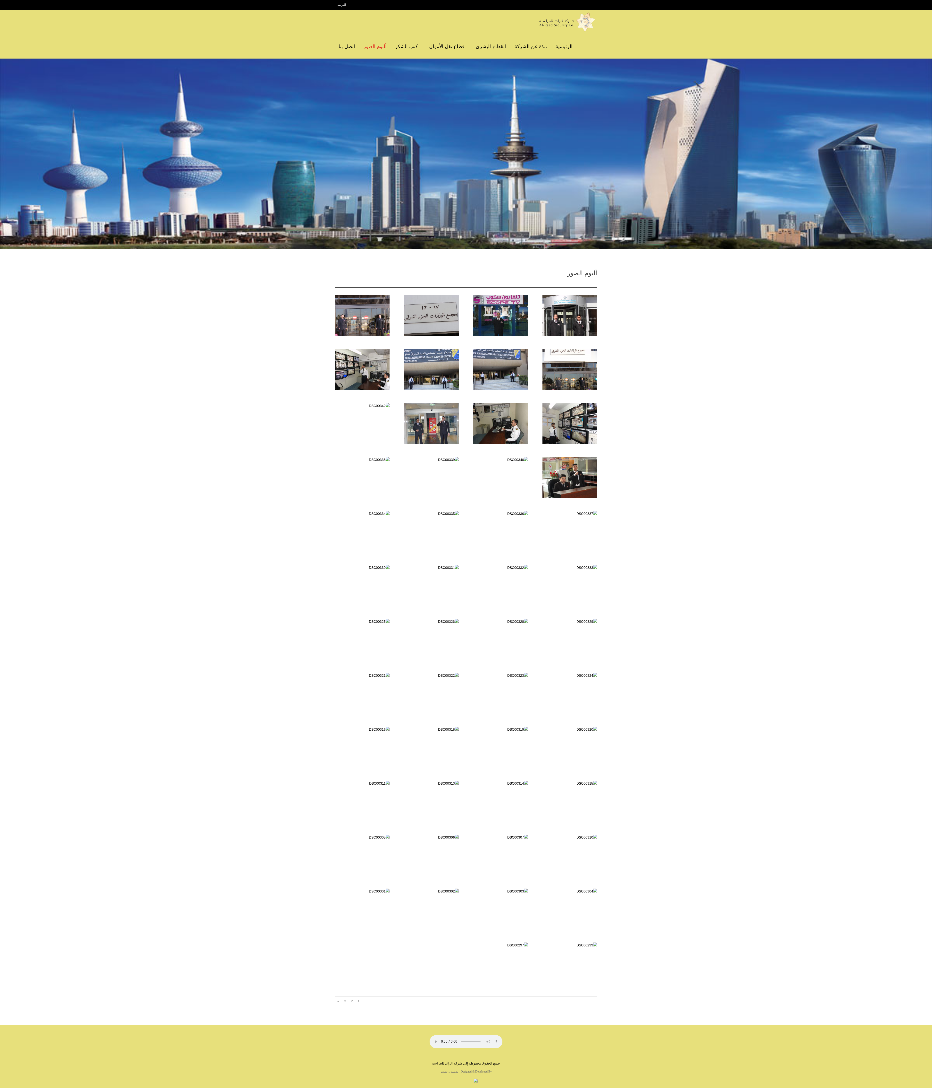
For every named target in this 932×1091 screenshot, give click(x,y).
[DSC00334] (362, 514)
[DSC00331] (431, 568)
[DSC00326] (431, 621)
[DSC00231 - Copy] (568, 335)
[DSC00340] (500, 460)
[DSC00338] (362, 460)
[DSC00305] (362, 837)
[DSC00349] (361, 389)
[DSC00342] (362, 406)
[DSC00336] (500, 514)
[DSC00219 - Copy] (361, 335)
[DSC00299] (569, 945)
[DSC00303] (500, 891)
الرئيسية (564, 46)
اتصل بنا (347, 46)
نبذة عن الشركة (531, 46)
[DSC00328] (500, 621)
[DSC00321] (362, 675)
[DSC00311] (362, 783)
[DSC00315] (569, 783)
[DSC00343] (430, 443)
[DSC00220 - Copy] (430, 335)
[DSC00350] (430, 389)
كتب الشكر (406, 46)
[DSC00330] (362, 568)
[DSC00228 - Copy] (499, 335)
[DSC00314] (500, 783)
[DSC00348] (568, 443)
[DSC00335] (431, 514)
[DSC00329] (569, 621)
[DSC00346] (499, 443)
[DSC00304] (569, 891)
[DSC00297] (500, 945)
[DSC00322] (431, 675)
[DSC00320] (569, 729)
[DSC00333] (569, 568)
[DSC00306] (431, 837)
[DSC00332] (500, 568)
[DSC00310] (569, 837)
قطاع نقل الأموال (447, 46)
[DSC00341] (568, 497)
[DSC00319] (500, 729)
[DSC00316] (362, 729)
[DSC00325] (362, 621)
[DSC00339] (431, 460)
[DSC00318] (431, 729)
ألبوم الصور (375, 46)
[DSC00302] (431, 891)
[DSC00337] (569, 514)
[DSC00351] (499, 389)
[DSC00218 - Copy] (568, 389)
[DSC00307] (500, 837)
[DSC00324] (569, 675)
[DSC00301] (362, 891)
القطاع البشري (491, 46)
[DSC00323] (500, 675)
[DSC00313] (431, 783)
